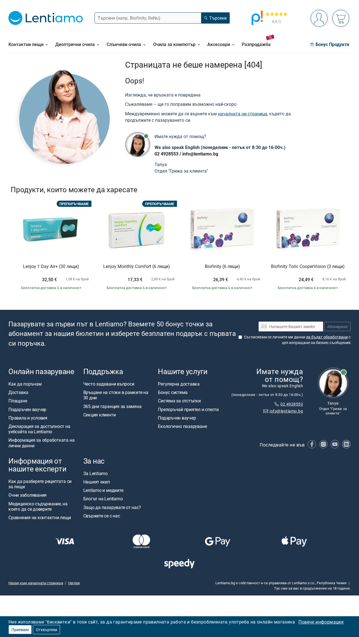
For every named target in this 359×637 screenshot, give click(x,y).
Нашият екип (96, 482)
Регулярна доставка (179, 384)
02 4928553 (166, 154)
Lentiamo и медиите (103, 490)
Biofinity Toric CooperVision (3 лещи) (308, 266)
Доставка (18, 392)
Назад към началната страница (35, 583)
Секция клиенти (99, 415)
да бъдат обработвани (327, 337)
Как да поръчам (25, 384)
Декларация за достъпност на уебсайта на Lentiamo (39, 429)
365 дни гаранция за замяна (112, 406)
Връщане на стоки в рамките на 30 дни (115, 395)
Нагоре (74, 583)
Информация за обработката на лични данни (41, 443)
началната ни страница (242, 114)
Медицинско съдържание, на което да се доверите (38, 506)
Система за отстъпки (179, 401)
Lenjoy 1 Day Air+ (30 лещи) (51, 266)
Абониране (337, 326)
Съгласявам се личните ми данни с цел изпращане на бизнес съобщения (297, 339)
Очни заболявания (27, 495)
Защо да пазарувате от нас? (112, 507)
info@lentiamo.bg (200, 154)
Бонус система (173, 392)
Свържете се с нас (101, 516)
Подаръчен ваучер (27, 409)
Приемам (20, 629)
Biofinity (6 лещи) (222, 266)
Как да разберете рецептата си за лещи (40, 484)
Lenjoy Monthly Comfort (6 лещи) (136, 266)
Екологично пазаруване (182, 426)
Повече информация (321, 622)
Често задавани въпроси (108, 384)
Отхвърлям (46, 629)
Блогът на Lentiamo (103, 499)
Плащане (17, 401)
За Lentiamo (95, 473)
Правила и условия (27, 418)
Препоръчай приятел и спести (188, 409)
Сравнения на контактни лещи (39, 517)
